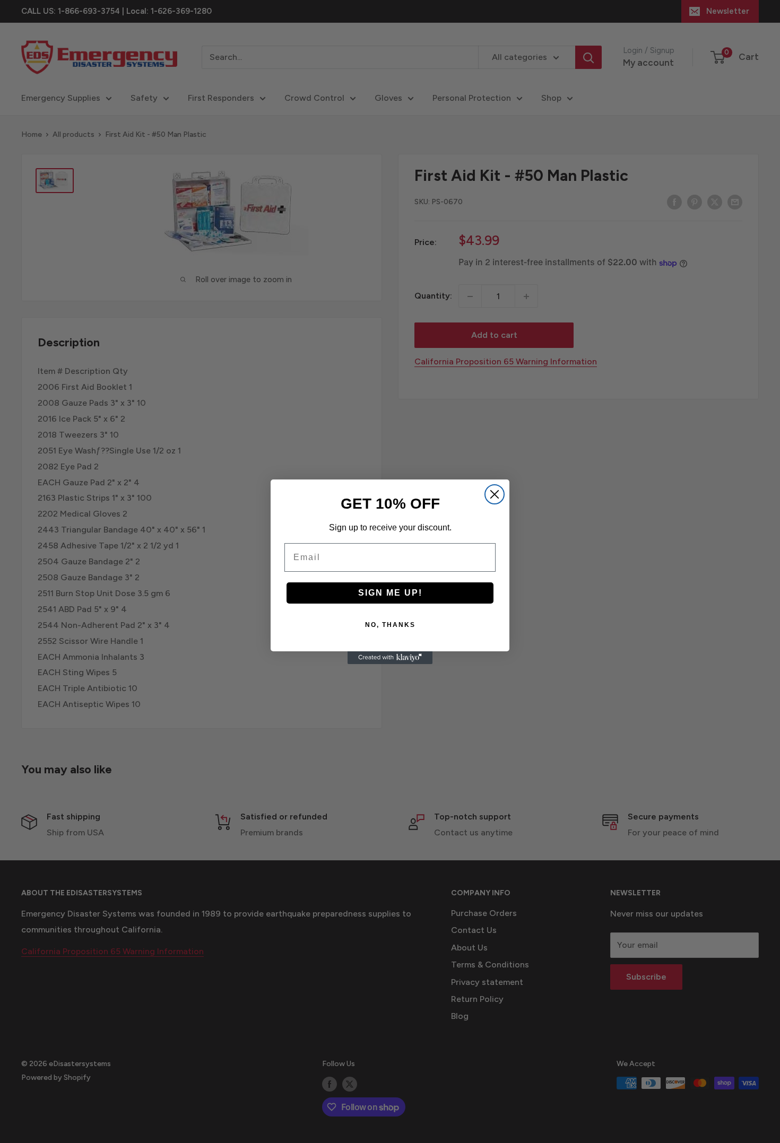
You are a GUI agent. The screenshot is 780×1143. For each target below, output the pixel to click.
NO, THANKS (390, 625)
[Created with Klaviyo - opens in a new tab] (390, 657)
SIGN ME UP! (390, 592)
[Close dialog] (494, 494)
